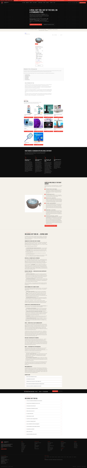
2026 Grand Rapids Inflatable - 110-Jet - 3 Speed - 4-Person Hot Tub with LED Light (39, 47)
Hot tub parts (26, 78)
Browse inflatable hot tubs (35, 24)
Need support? (7, 0)
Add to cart (28, 117)
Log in (61, 449)
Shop (22, 441)
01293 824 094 (69, 2)
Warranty (62, 441)
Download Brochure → (82, 2)
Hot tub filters (27, 76)
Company (75, 441)
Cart (61, 450)
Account (62, 448)
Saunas (31, 2)
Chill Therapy (35, 2)
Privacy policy (79, 466)
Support (51, 2)
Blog (54, 2)
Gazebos (47, 2)
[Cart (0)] (78, 2)
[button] (73, 2)
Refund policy (74, 466)
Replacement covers (27, 75)
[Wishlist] (76, 2)
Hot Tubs (23, 2)
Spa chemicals (27, 77)
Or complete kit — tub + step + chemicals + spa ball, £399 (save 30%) (39, 62)
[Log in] (75, 2)
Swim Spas (27, 2)
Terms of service (84, 466)
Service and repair (27, 79)
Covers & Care (40, 2)
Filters (44, 2)
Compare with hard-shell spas (49, 24)
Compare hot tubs (27, 74)
